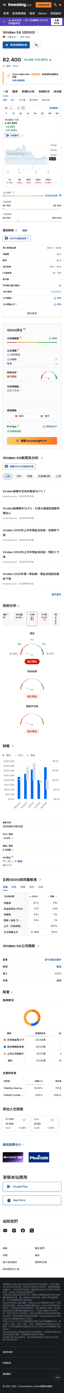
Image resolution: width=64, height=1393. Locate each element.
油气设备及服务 (53, 959)
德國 (58, 980)
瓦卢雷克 (10, 1119)
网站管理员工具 (11, 1269)
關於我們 (39, 1248)
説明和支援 (41, 1262)
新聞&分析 (28, 91)
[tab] (19, 619)
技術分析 (9, 606)
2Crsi (36, 1119)
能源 (58, 966)
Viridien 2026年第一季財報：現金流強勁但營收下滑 (31, 576)
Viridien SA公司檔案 (19, 946)
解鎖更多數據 (51, 195)
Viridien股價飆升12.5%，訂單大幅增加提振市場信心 (31, 511)
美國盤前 (55, 13)
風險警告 (7, 1374)
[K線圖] (6, 108)
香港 (32, 13)
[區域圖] (11, 108)
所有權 (22, 100)
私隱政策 (7, 1363)
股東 (6, 992)
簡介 (13, 100)
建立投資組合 (10, 1262)
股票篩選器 (19, 13)
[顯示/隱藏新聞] (23, 108)
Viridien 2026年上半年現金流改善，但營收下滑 (31, 533)
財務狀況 (44, 91)
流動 (5, 1255)
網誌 (5, 1248)
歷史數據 (33, 100)
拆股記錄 (46, 100)
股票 (6, 13)
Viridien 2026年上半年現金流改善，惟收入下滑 (31, 554)
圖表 (15, 91)
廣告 (37, 1255)
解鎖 (36, 932)
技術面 (58, 91)
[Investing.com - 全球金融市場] (20, 5)
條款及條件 (8, 1352)
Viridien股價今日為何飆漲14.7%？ (24, 491)
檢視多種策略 (18, 80)
